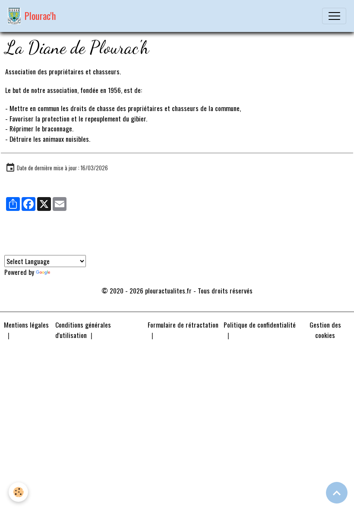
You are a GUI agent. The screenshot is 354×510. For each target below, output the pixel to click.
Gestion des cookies (325, 330)
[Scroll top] (337, 493)
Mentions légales (26, 324)
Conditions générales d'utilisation (83, 329)
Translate (64, 272)
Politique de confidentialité (260, 324)
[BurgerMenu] (334, 16)
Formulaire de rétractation (183, 324)
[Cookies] (18, 492)
